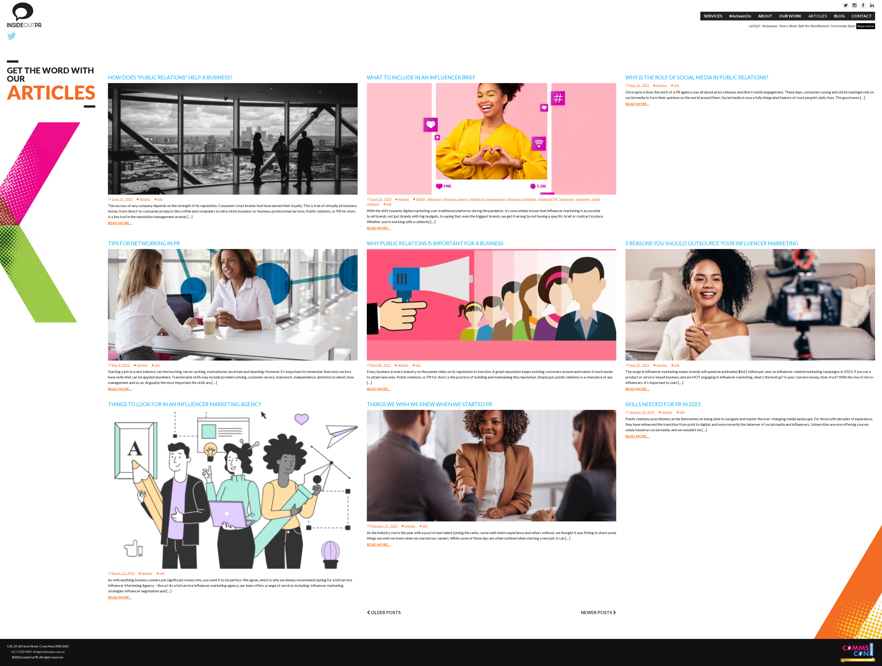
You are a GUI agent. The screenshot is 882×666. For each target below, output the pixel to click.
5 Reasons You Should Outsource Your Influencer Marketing (711, 243)
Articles (817, 16)
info (160, 199)
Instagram (566, 199)
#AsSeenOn (740, 16)
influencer (434, 199)
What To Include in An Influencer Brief (421, 77)
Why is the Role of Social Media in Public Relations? (696, 77)
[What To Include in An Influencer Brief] (491, 138)
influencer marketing (521, 199)
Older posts (385, 612)
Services (713, 16)
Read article (865, 26)
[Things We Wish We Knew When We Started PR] (491, 465)
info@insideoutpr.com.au (49, 652)
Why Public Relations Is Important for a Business (435, 243)
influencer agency (455, 199)
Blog (839, 16)
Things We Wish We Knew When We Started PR (429, 404)
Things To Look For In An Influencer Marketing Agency (184, 404)
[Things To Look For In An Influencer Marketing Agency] (233, 489)
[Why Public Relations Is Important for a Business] (491, 304)
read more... (120, 223)
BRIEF (420, 199)
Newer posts (597, 612)
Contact (862, 16)
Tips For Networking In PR (144, 243)
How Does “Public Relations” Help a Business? (170, 77)
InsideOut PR (547, 199)
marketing (583, 199)
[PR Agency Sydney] (24, 15)
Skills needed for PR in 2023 (663, 404)
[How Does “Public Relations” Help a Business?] (233, 138)
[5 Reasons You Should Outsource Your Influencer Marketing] (750, 304)
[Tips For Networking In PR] (233, 304)
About (765, 16)
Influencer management (487, 199)
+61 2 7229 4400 (21, 652)
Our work (790, 16)
